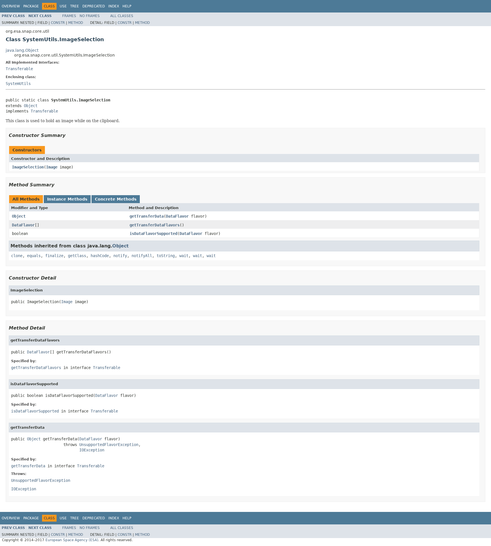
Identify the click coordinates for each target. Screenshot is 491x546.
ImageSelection (28, 167)
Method (75, 23)
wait (183, 255)
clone (16, 255)
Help (126, 6)
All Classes (121, 16)
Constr (58, 23)
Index (113, 6)
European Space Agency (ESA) (71, 540)
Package (31, 6)
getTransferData (147, 216)
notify (120, 255)
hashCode (100, 255)
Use (63, 6)
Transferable (19, 68)
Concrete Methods (115, 199)
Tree (74, 6)
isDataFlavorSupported (153, 233)
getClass (77, 255)
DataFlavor (177, 216)
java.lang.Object (22, 50)
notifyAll (142, 255)
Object (31, 105)
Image (51, 167)
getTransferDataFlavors (155, 225)
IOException (91, 450)
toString (166, 255)
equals (34, 255)
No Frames (90, 16)
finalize (54, 255)
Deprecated (93, 6)
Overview (11, 6)
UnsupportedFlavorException (108, 444)
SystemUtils (18, 83)
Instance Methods (67, 199)
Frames (69, 16)
